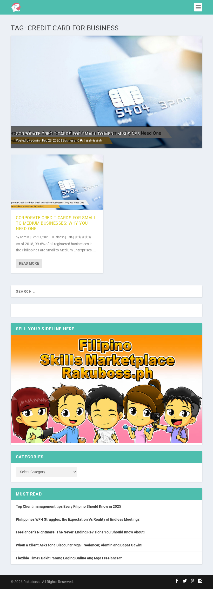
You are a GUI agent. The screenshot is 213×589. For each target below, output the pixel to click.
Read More (29, 263)
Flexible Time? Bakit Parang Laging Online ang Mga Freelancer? (69, 558)
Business (69, 140)
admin (35, 140)
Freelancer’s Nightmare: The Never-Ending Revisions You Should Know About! (80, 532)
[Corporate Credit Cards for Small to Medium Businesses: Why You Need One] (57, 182)
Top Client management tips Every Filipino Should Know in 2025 (68, 506)
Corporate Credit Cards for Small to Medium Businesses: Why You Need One (56, 223)
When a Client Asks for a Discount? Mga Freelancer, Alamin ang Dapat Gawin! (79, 545)
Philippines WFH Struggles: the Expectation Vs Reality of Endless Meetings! (78, 519)
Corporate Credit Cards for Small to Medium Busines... (79, 133)
